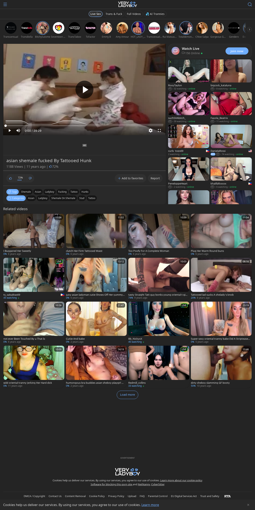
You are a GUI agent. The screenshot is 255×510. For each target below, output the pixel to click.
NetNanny (144, 484)
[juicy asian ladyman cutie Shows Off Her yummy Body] (96, 279)
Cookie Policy (97, 496)
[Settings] (151, 130)
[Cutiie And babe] (96, 323)
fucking (62, 191)
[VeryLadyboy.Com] (127, 4)
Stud (81, 198)
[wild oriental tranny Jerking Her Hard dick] (33, 367)
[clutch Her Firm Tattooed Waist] (96, 235)
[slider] (84, 125)
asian (38, 191)
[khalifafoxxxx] (231, 173)
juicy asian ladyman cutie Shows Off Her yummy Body (95, 294)
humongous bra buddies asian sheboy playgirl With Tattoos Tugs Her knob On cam (95, 383)
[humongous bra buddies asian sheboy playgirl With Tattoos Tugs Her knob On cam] (96, 367)
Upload (132, 496)
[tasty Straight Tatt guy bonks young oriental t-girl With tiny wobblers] (158, 279)
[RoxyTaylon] (188, 75)
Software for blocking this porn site (112, 484)
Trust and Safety (209, 496)
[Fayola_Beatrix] (231, 108)
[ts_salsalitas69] (33, 279)
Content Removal (75, 496)
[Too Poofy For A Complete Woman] (158, 235)
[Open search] (249, 4)
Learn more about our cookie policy (181, 480)
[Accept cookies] (248, 504)
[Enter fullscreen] (159, 130)
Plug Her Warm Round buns (207, 251)
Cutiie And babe (75, 338)
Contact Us (55, 496)
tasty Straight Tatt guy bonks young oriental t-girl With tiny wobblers (157, 294)
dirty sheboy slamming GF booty (210, 383)
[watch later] (8, 218)
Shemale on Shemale (63, 198)
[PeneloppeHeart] (188, 173)
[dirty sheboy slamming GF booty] (221, 367)
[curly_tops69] (188, 140)
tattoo (74, 191)
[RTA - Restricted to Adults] (227, 496)
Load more (127, 394)
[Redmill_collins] (158, 367)
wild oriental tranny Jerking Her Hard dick (27, 383)
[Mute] (18, 130)
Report (155, 178)
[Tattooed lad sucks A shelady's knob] (221, 279)
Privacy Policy (116, 496)
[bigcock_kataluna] (231, 75)
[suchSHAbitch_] (188, 108)
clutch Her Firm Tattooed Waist (84, 251)
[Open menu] (5, 4)
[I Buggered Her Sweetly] (33, 235)
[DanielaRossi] (231, 140)
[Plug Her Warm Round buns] (221, 235)
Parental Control (158, 496)
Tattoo (91, 198)
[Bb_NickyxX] (158, 323)
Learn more (150, 505)
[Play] (84, 90)
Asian (31, 198)
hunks (84, 191)
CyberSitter (158, 484)
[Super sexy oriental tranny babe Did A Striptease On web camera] (221, 323)
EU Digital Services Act (184, 496)
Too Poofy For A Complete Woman (148, 251)
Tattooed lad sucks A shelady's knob (212, 294)
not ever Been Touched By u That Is (24, 338)
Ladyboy (42, 198)
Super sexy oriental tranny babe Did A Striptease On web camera (219, 338)
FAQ (142, 496)
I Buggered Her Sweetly (17, 251)
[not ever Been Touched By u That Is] (33, 323)
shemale (26, 191)
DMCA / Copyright (34, 496)
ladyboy (49, 191)
